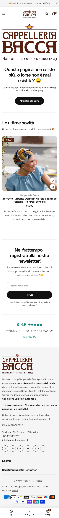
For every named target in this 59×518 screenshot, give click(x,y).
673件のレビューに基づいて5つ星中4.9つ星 (29, 331)
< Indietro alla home (29, 100)
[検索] (46, 13)
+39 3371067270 (10, 436)
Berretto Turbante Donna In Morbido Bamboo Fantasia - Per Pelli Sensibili (29, 200)
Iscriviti (29, 294)
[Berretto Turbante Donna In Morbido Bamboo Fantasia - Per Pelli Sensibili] (29, 163)
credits (15, 490)
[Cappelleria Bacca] (29, 14)
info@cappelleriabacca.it (15, 440)
